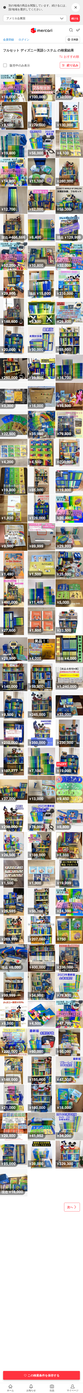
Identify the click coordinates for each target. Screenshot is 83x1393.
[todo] (78, 30)
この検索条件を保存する (43, 1375)
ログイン (24, 39)
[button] (71, 30)
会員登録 (8, 39)
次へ (70, 1207)
